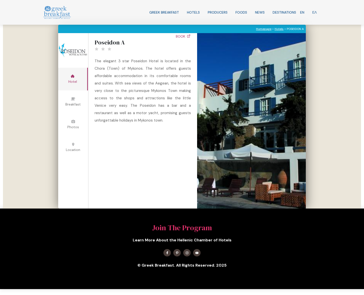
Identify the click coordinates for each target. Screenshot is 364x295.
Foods (241, 12)
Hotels (193, 12)
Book (181, 36)
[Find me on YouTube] (197, 252)
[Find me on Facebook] (167, 252)
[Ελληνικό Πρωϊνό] (57, 12)
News (260, 12)
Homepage (263, 29)
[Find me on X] (177, 252)
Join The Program (182, 228)
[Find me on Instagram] (187, 252)
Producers (218, 12)
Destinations (284, 12)
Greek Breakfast (164, 12)
